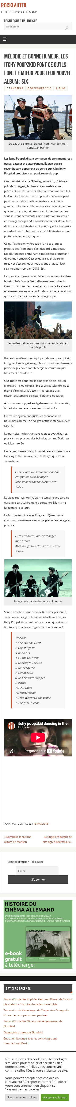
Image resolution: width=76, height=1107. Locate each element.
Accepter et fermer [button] (54, 1097)
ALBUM (60, 88)
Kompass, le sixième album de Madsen (17, 839)
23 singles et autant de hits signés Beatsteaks (57, 839)
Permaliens (41, 823)
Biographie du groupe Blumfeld (23, 1032)
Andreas (17, 88)
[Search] (67, 28)
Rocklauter (13, 5)
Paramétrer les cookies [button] (22, 1097)
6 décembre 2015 (40, 88)
